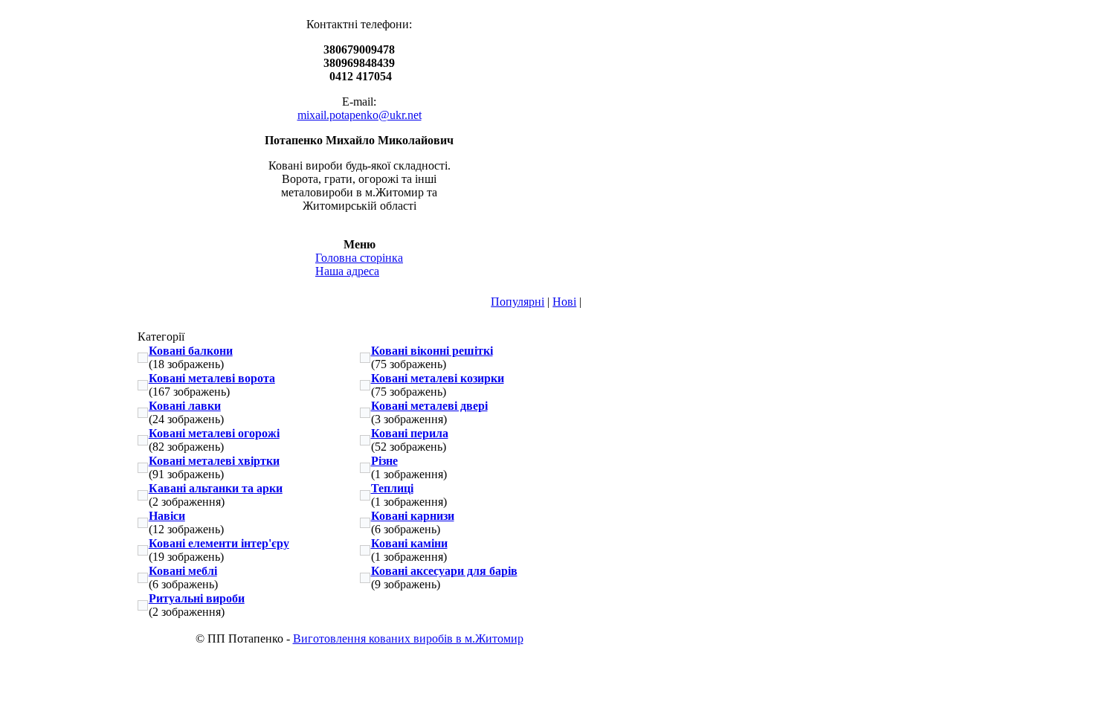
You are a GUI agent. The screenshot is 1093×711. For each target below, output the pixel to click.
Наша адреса (347, 271)
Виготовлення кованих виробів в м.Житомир (408, 638)
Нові (564, 301)
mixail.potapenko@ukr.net (359, 115)
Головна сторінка (359, 257)
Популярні (517, 301)
